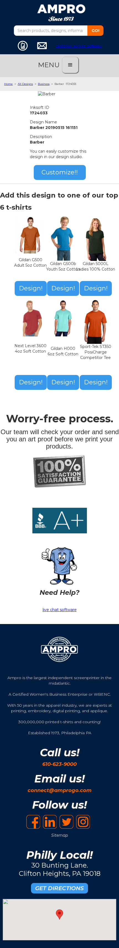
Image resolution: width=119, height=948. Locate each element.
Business (44, 84)
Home (8, 84)
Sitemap (59, 835)
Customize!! (60, 172)
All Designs (25, 84)
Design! (31, 288)
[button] (70, 65)
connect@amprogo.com (60, 790)
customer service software (79, 46)
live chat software (60, 609)
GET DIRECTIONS (59, 888)
